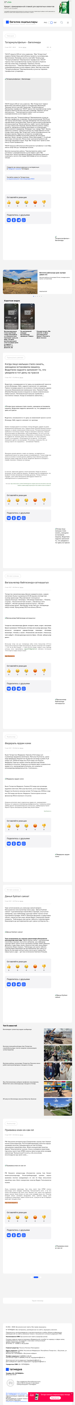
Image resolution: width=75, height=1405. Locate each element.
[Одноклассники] (14, 220)
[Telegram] (19, 220)
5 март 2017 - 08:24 (10, 47)
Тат (55, 23)
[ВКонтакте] (9, 220)
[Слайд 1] (33, 296)
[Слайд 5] (41, 296)
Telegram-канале (14, 169)
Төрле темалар (37, 1301)
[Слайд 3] (37, 296)
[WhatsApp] (24, 220)
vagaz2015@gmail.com (30, 649)
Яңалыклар (11, 737)
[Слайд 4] (39, 296)
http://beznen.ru (47, 811)
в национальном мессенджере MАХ (20, 179)
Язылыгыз (55, 1398)
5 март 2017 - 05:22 (10, 748)
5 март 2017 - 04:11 (10, 1134)
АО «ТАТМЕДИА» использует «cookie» (18, 1394)
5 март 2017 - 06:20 (10, 587)
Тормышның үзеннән (15, 358)
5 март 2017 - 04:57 (10, 901)
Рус (45, 23)
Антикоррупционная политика (16, 1393)
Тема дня (10, 36)
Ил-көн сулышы (13, 576)
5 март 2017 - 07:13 (10, 377)
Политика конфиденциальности (17, 1401)
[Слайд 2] (35, 296)
